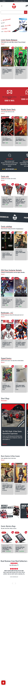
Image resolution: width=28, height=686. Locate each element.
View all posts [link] (4, 400)
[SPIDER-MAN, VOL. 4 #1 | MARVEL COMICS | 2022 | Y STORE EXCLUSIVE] (7, 287)
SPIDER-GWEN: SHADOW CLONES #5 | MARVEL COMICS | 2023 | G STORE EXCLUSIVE (20, 302)
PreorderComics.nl (19, 228)
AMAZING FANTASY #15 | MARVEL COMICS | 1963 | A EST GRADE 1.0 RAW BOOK (7, 487)
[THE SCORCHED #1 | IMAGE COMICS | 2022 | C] (7, 126)
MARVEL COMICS (5, 68)
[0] (26, 6)
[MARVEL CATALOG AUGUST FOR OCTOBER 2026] (7, 241)
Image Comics (4, 137)
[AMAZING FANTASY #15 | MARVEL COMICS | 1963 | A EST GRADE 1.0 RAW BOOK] (7, 472)
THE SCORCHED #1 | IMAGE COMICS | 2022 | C (7, 140)
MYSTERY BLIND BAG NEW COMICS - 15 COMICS (20, 548)
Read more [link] (4, 444)
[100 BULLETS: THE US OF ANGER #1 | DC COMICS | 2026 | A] (7, 329)
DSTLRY (17, 384)
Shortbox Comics (5, 252)
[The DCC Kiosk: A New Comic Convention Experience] (13, 415)
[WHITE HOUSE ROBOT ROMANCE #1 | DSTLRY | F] (20, 373)
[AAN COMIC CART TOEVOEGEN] (12, 48)
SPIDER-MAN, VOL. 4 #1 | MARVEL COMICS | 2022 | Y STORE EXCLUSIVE (7, 301)
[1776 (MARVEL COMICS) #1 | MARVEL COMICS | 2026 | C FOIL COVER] (20, 329)
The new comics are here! (20, 1)
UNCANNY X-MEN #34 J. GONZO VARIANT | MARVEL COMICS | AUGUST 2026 (20, 71)
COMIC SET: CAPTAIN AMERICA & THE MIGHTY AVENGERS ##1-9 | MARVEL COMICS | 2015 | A (21, 202)
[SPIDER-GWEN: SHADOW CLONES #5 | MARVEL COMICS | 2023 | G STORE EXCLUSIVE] (20, 287)
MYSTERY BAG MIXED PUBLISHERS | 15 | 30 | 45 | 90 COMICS (7, 548)
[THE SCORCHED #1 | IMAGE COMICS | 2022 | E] (20, 126)
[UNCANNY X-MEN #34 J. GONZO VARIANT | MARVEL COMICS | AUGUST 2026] (20, 56)
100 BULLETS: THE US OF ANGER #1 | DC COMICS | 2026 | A (6, 344)
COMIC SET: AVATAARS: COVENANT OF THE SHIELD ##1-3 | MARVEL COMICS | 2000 (7, 201)
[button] (13, 583)
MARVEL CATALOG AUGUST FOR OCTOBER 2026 (7, 255)
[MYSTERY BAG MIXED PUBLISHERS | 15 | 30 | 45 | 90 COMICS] (7, 537)
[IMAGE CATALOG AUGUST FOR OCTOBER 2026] (20, 239)
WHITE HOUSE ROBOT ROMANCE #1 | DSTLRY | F (20, 387)
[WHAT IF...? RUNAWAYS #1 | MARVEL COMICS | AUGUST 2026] (7, 56)
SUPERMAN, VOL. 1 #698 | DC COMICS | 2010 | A (6, 387)
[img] (14, 563)
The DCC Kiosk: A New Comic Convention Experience (12, 432)
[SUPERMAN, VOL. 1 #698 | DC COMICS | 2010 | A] (7, 373)
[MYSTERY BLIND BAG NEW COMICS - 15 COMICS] (20, 537)
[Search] (25, 12)
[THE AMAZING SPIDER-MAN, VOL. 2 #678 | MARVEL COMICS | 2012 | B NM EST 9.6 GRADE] (20, 473)
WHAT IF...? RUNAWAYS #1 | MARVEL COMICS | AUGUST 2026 (7, 71)
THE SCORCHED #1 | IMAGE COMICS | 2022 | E (21, 140)
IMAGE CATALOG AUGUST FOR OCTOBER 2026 (20, 252)
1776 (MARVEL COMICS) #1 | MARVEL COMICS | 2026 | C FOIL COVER (21, 344)
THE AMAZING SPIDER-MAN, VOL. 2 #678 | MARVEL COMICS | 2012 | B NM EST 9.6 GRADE (21, 487)
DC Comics (4, 340)
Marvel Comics (5, 197)
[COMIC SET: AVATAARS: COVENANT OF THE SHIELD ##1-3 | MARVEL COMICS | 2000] (7, 189)
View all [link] (2, 43)
